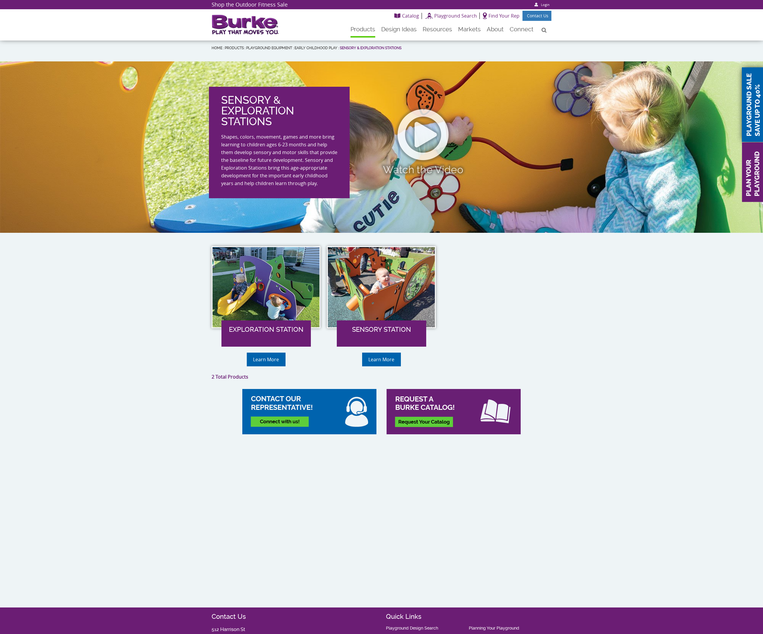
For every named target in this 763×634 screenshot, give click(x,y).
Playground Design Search (412, 628)
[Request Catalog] (454, 411)
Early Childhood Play (315, 48)
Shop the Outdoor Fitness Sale (250, 4)
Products (234, 48)
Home (217, 48)
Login (545, 4)
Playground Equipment (269, 48)
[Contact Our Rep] (309, 411)
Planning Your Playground (494, 628)
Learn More (266, 359)
